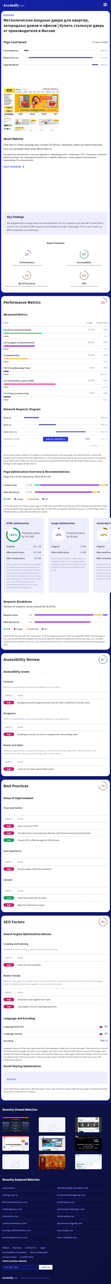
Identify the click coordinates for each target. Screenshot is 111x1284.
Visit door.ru (12, 166)
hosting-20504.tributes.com (16, 1230)
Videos (5, 1247)
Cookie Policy (27, 1256)
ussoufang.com (65, 1230)
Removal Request (39, 1252)
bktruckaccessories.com (14, 1202)
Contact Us (30, 1247)
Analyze (46, 1267)
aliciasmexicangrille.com (69, 1223)
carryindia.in (8, 1187)
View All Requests (55, 439)
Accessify (13, 5)
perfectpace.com (66, 1202)
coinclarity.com (10, 1216)
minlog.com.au (10, 1194)
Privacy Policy (9, 1256)
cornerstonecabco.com (14, 1223)
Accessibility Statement (14, 1252)
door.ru (8, 15)
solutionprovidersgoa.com (71, 1209)
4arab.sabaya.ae (65, 1216)
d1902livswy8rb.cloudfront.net (72, 1187)
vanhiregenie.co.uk (12, 1209)
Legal (42, 1247)
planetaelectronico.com (14, 1237)
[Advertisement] (55, 79)
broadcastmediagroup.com (71, 1194)
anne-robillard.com (67, 1237)
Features (17, 1247)
